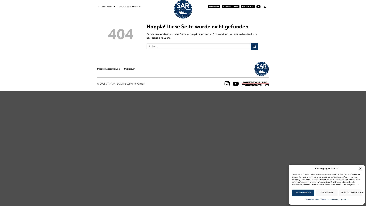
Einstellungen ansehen (351, 192)
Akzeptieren (303, 192)
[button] (360, 168)
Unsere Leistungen (128, 6)
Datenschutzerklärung (329, 199)
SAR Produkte (105, 6)
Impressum (344, 199)
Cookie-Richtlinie (312, 199)
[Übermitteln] (254, 46)
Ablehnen (327, 192)
